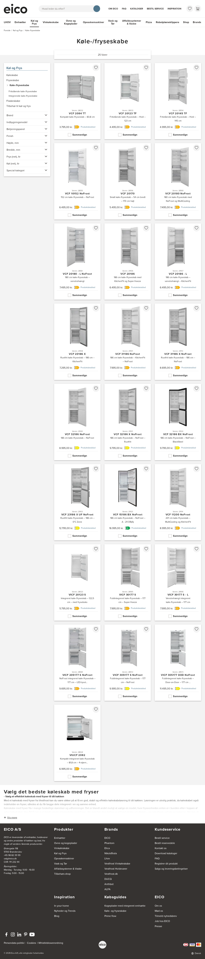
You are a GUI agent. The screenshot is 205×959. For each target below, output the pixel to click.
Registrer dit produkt (166, 863)
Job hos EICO (162, 921)
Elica (107, 848)
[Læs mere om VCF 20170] (127, 181)
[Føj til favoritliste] (96, 67)
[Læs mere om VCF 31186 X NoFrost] (178, 342)
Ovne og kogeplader (65, 843)
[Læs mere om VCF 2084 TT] (77, 101)
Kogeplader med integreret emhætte (124, 905)
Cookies (31, 943)
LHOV (7, 22)
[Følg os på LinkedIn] (19, 934)
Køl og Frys (34, 22)
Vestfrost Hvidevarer (115, 868)
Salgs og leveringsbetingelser (171, 868)
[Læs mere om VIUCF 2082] (77, 743)
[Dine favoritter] (189, 8)
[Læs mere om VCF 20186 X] (77, 342)
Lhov (107, 858)
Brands (197, 22)
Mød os (159, 911)
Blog (56, 916)
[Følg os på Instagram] (12, 934)
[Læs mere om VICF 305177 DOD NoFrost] (178, 663)
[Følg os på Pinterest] (25, 934)
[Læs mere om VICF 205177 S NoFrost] (77, 663)
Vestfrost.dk (111, 874)
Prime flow (110, 916)
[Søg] (96, 8)
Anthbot (109, 884)
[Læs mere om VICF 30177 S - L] (178, 582)
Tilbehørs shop (62, 874)
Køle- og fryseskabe (115, 911)
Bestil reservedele (165, 843)
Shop (186, 22)
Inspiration (174, 8)
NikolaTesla (110, 853)
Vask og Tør (112, 22)
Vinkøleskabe (51, 22)
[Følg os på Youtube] (32, 934)
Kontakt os (160, 848)
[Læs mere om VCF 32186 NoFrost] (77, 422)
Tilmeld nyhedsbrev (166, 916)
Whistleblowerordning (50, 943)
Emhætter (20, 22)
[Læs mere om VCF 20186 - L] (178, 261)
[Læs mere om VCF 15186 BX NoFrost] (127, 502)
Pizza (149, 22)
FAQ (124, 8)
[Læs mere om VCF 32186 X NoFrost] (127, 422)
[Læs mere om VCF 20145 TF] (178, 101)
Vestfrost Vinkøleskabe (117, 863)
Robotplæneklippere (167, 22)
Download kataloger (166, 853)
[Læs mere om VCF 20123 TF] (127, 101)
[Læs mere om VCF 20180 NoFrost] (178, 181)
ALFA (107, 889)
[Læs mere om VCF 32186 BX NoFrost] (178, 422)
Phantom (109, 843)
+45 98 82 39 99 (12, 855)
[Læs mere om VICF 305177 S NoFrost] (127, 663)
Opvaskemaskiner (93, 22)
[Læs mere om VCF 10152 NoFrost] (77, 181)
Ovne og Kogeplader (70, 22)
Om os (158, 905)
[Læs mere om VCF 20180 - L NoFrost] (77, 261)
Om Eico (113, 8)
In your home (61, 905)
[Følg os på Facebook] (6, 934)
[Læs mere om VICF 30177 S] (127, 582)
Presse (158, 926)
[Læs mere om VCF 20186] (127, 261)
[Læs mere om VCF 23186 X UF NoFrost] (77, 502)
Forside (7, 30)
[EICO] (102, 945)
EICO (107, 838)
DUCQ (108, 879)
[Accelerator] (17, 8)
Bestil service (155, 8)
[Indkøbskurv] (197, 8)
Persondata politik (14, 943)
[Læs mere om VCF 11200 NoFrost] (178, 502)
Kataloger (136, 8)
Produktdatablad (88, 126)
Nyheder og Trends (64, 911)
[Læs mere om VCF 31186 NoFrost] (127, 342)
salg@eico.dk (10, 858)
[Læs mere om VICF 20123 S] (77, 582)
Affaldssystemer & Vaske (131, 22)
